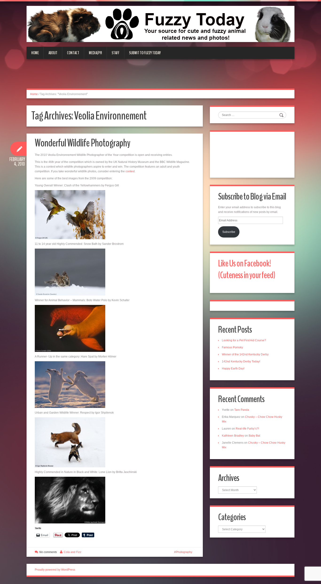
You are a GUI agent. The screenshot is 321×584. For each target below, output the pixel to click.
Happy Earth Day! (233, 368)
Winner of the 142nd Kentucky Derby (245, 354)
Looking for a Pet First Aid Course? (244, 340)
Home (35, 53)
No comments (48, 552)
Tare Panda (241, 409)
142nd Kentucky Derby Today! (241, 361)
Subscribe (228, 232)
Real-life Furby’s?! (247, 428)
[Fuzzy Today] (160, 23)
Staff (115, 53)
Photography (184, 552)
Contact (73, 53)
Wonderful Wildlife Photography (82, 143)
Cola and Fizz (72, 552)
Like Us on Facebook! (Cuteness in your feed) (246, 269)
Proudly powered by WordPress (55, 569)
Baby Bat (254, 435)
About (52, 53)
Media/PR (95, 53)
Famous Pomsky (232, 347)
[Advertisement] (160, 76)
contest (130, 171)
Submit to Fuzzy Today (145, 53)
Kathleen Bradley (233, 435)
